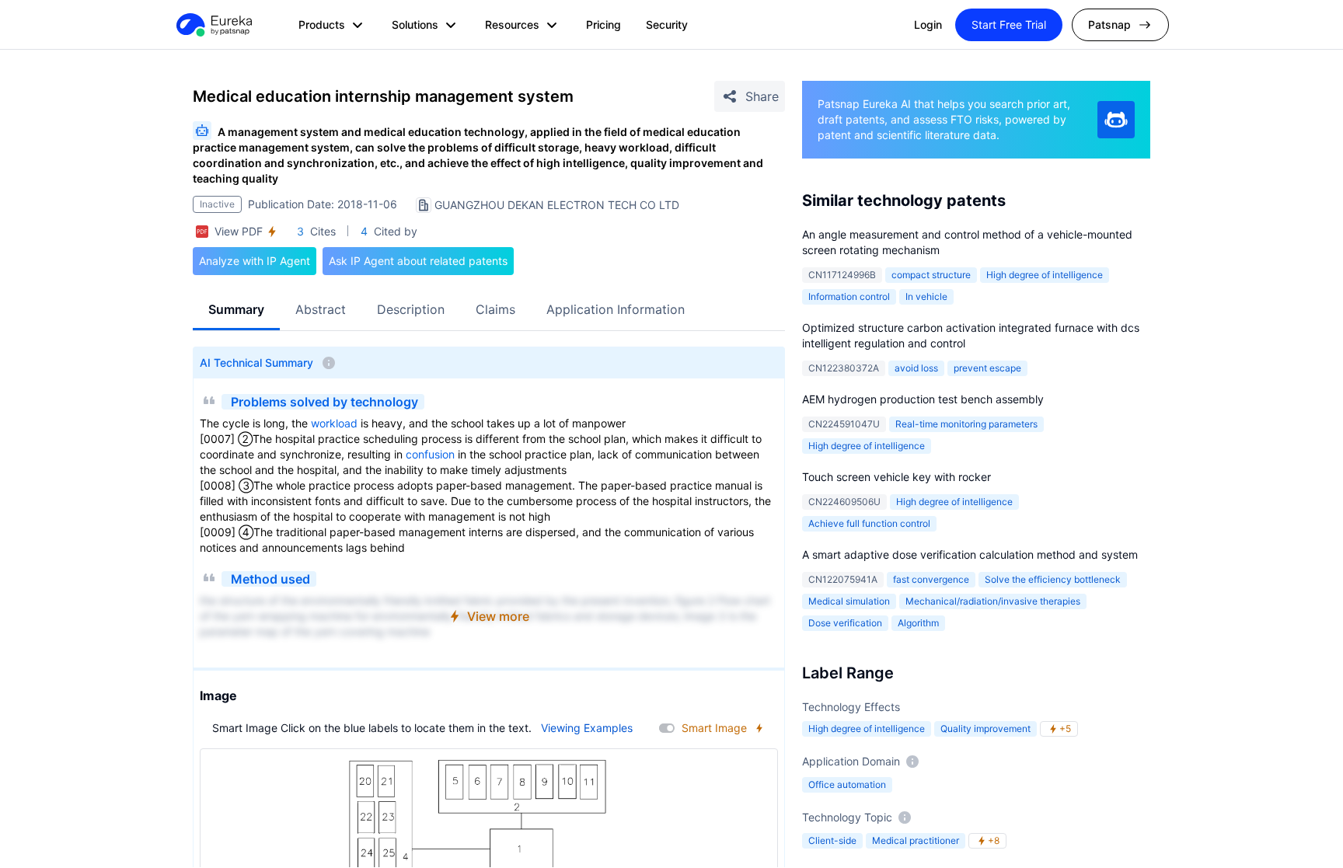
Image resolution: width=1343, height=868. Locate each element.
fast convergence (931, 579)
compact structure (931, 275)
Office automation (847, 784)
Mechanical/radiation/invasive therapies (992, 601)
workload (334, 423)
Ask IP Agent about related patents (418, 260)
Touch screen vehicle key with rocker (896, 476)
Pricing (603, 24)
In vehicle (926, 296)
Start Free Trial (1008, 24)
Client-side (832, 840)
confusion (430, 454)
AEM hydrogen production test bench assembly (923, 399)
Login (928, 24)
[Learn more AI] (1116, 119)
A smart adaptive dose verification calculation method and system (970, 554)
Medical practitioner (915, 840)
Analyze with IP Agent (254, 260)
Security (667, 24)
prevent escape (987, 368)
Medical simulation (849, 601)
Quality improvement (985, 728)
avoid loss (916, 368)
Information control (849, 296)
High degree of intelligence (1044, 275)
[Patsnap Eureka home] (213, 25)
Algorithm (918, 623)
